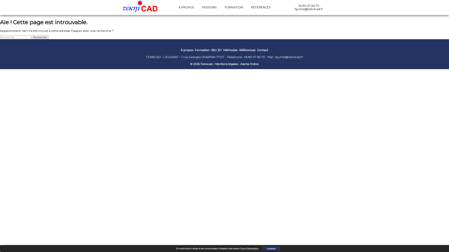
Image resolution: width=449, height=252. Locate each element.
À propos (186, 7)
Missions (209, 7)
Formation (234, 7)
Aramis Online (249, 64)
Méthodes (230, 50)
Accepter (271, 248)
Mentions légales (226, 64)
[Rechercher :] (16, 37)
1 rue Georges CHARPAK (198, 57)
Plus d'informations (249, 248)
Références (261, 7)
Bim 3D (216, 50)
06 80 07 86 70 (254, 57)
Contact (262, 50)
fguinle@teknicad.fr (289, 57)
